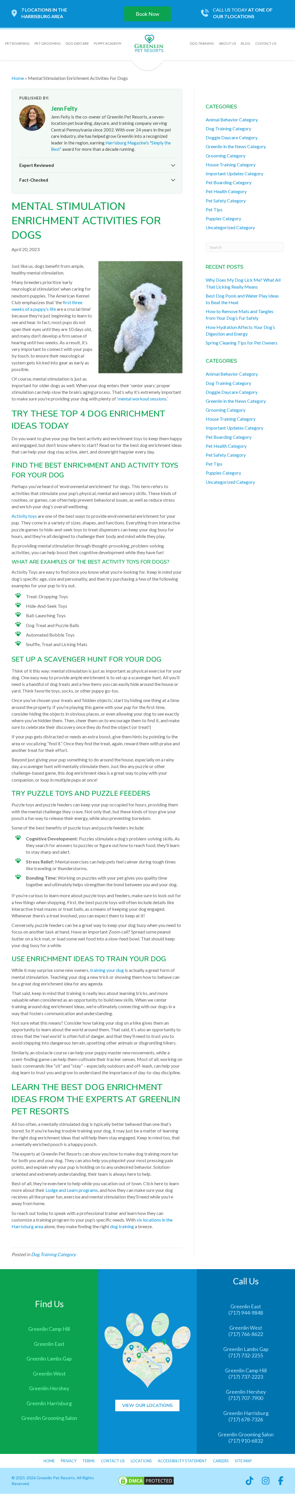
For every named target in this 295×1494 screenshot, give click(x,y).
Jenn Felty (64, 108)
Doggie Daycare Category (232, 137)
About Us (227, 43)
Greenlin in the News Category (236, 146)
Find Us (49, 1304)
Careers (221, 1461)
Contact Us (265, 43)
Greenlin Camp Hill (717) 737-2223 (246, 1373)
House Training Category (231, 164)
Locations (141, 1461)
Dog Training (202, 43)
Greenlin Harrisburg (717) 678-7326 (245, 1416)
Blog (245, 43)
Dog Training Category (53, 1254)
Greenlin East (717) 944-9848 (245, 1309)
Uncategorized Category (230, 227)
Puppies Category (223, 218)
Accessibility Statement (182, 1461)
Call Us (246, 1281)
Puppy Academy (108, 43)
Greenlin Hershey (49, 1388)
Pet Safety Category (226, 200)
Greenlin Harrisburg (49, 1403)
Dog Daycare (77, 43)
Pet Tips (214, 209)
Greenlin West (49, 1373)
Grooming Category (225, 155)
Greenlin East (49, 1344)
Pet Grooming (48, 43)
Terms (88, 1461)
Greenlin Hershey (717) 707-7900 (246, 1394)
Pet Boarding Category (228, 182)
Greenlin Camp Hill (49, 1329)
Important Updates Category (234, 173)
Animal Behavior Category (232, 119)
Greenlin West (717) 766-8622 (245, 1330)
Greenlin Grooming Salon (49, 1418)
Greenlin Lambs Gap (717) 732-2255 (245, 1352)
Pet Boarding (17, 43)
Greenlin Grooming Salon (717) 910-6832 (246, 1437)
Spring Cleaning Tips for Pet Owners (241, 342)
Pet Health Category (226, 191)
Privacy (68, 1461)
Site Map (243, 1461)
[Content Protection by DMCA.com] (146, 1480)
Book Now (147, 14)
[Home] (149, 43)
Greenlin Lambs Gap (49, 1359)
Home (18, 78)
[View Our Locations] (147, 1349)
